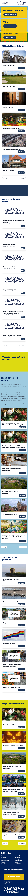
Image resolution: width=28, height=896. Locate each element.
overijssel (3, 862)
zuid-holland (18, 863)
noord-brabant (5, 860)
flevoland (17, 856)
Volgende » (22, 178)
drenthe (3, 856)
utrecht (16, 862)
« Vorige (5, 843)
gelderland (17, 857)
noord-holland (18, 860)
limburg (17, 859)
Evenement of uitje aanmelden (14, 877)
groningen (4, 859)
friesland (3, 857)
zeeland (3, 863)
